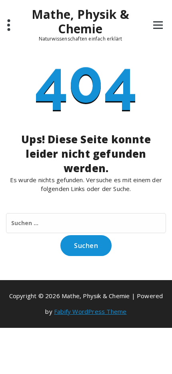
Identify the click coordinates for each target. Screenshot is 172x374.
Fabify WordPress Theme (90, 311)
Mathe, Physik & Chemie (80, 21)
